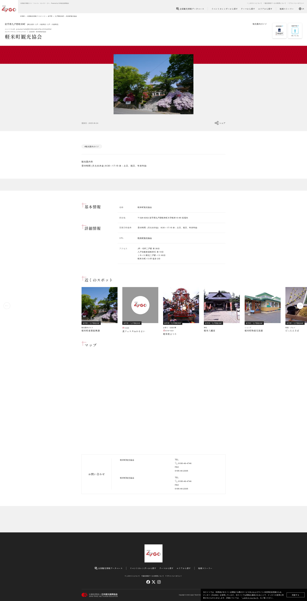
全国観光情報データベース (192, 8)
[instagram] (159, 582)
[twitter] (153, 582)
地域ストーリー (287, 8)
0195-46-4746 (185, 463)
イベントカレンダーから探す (224, 8)
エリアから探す (265, 8)
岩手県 (50, 16)
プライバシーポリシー (296, 3)
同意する (295, 595)
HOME (22, 16)
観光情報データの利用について (275, 3)
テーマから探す (248, 8)
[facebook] (148, 582)
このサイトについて (250, 598)
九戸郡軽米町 (59, 16)
